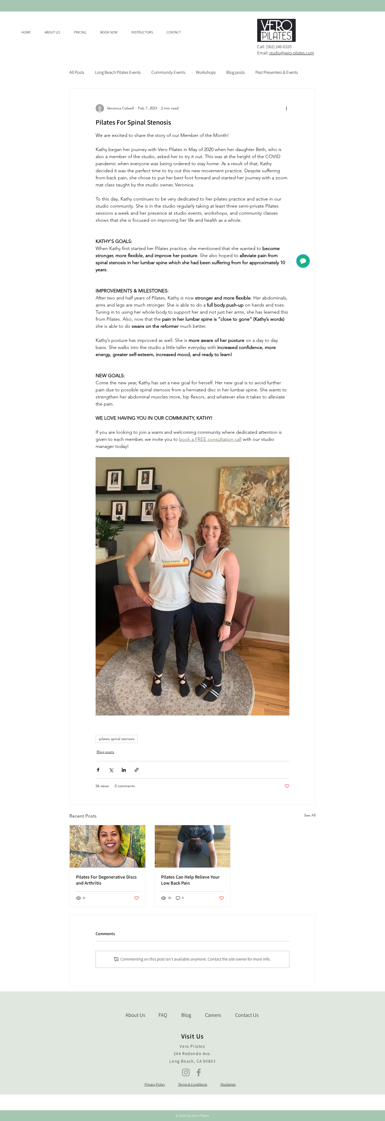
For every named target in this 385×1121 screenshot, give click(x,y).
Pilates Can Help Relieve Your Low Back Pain (190, 880)
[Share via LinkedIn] (123, 769)
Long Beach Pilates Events (118, 72)
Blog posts (235, 72)
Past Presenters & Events (276, 72)
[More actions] (286, 108)
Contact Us (246, 1015)
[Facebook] (199, 1072)
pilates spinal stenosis (116, 738)
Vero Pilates (192, 1046)
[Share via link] (136, 769)
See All (310, 815)
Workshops (206, 72)
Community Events (168, 72)
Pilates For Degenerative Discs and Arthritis (106, 880)
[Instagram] (186, 1072)
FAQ (162, 1015)
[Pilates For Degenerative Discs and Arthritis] (107, 846)
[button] (83, 32)
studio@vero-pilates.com (291, 53)
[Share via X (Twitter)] (110, 769)
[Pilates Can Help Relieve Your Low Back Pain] (192, 846)
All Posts (76, 72)
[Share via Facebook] (98, 769)
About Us (135, 1015)
